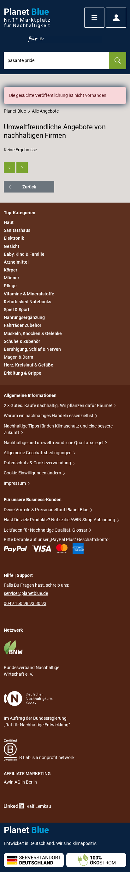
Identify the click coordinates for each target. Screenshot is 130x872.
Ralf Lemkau (39, 806)
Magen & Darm (18, 357)
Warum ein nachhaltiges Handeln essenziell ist (49, 415)
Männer (11, 277)
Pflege (10, 285)
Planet (27, 18)
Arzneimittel (16, 262)
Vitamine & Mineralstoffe (29, 293)
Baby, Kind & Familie (24, 254)
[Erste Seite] (9, 167)
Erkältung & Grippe (22, 373)
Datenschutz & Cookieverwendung (38, 462)
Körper (10, 269)
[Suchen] (117, 60)
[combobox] (56, 60)
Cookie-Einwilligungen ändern (33, 472)
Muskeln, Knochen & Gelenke (33, 333)
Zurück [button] (29, 186)
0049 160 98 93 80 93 (25, 603)
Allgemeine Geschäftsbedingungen (38, 452)
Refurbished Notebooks (27, 301)
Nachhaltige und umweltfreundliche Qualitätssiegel (54, 442)
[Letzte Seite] (22, 167)
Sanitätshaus (17, 230)
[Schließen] (122, 91)
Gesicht (11, 246)
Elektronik (14, 238)
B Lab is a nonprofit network (46, 757)
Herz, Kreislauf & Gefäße (28, 365)
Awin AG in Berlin (20, 782)
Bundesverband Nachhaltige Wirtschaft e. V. (31, 671)
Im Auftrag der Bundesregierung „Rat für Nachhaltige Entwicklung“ (37, 721)
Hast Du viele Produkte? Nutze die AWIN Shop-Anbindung (60, 519)
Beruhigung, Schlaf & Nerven (32, 349)
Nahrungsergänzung (24, 317)
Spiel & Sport (16, 309)
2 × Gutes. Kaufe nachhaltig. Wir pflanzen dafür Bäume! (58, 405)
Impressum (15, 483)
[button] (94, 18)
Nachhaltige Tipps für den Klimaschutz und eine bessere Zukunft (58, 429)
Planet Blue (15, 111)
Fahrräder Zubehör (22, 325)
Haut (9, 222)
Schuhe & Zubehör (22, 341)
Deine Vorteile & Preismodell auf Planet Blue (46, 509)
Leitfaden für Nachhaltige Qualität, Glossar (46, 530)
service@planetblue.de (26, 593)
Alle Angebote (45, 111)
